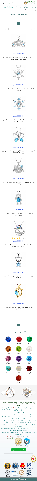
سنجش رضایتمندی (17, 450)
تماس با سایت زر (22, 402)
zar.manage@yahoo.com (11, 413)
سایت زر (15, 407)
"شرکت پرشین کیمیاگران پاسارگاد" (13, 436)
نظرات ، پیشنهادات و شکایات (10, 402)
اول (18, 23)
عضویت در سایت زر (30, 403)
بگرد (2, 29)
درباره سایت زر (31, 402)
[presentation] (34, 392)
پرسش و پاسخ (10, 403)
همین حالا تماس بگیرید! (17, 479)
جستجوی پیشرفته (20, 403)
